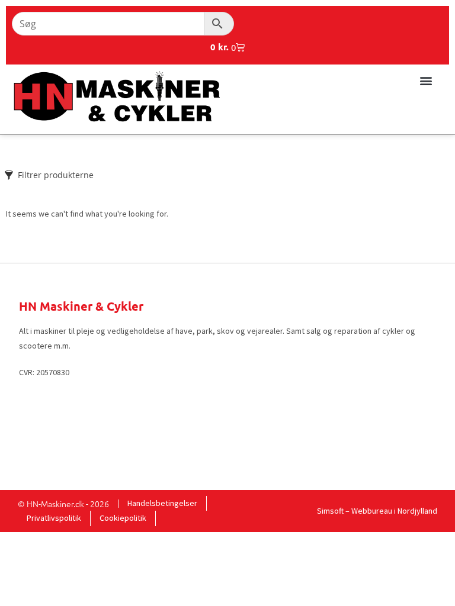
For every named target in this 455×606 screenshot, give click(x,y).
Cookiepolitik (123, 517)
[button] (425, 80)
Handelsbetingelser (162, 503)
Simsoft (330, 510)
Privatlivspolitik (54, 517)
